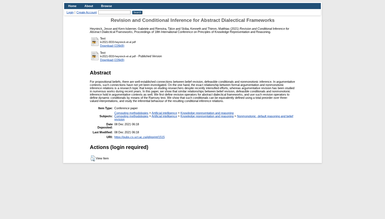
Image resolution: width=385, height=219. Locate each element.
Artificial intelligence (164, 113)
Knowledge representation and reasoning (207, 113)
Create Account (86, 12)
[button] (92, 158)
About (88, 6)
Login (70, 12)
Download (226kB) (112, 45)
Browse (106, 6)
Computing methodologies (131, 113)
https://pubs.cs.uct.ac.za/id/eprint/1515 (139, 137)
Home (72, 6)
